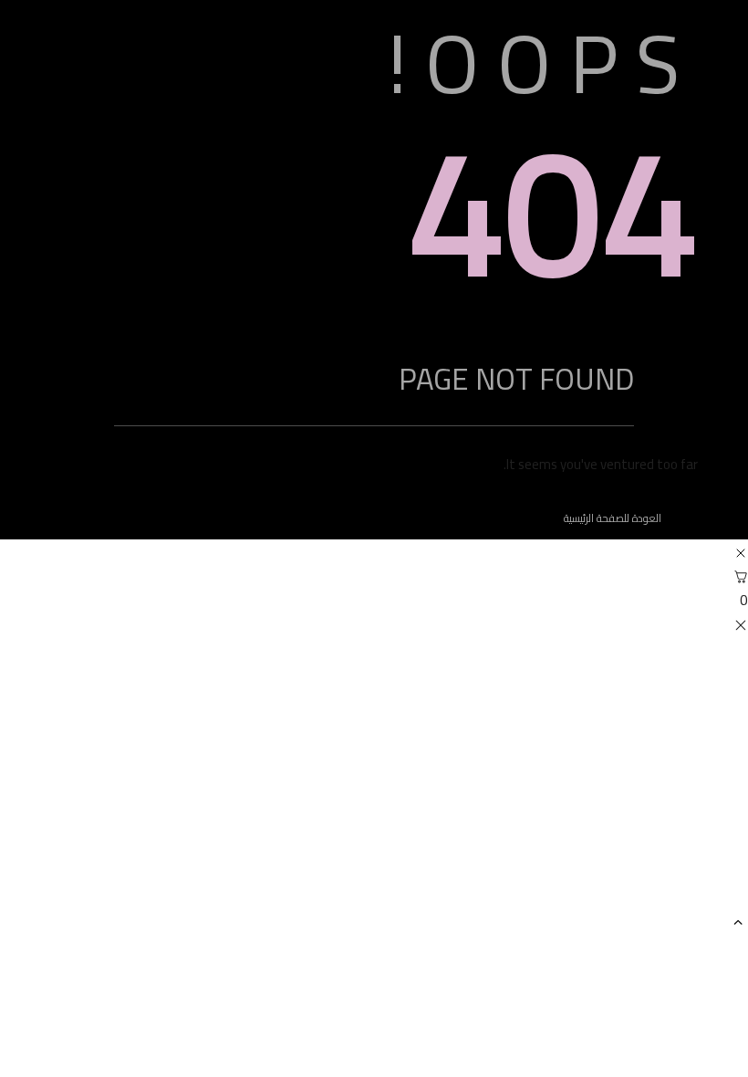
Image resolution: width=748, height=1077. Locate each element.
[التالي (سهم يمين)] (716, 538)
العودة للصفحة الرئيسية (612, 517)
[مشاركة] (100, 20)
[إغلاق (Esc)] (60, 20)
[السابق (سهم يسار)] (32, 538)
